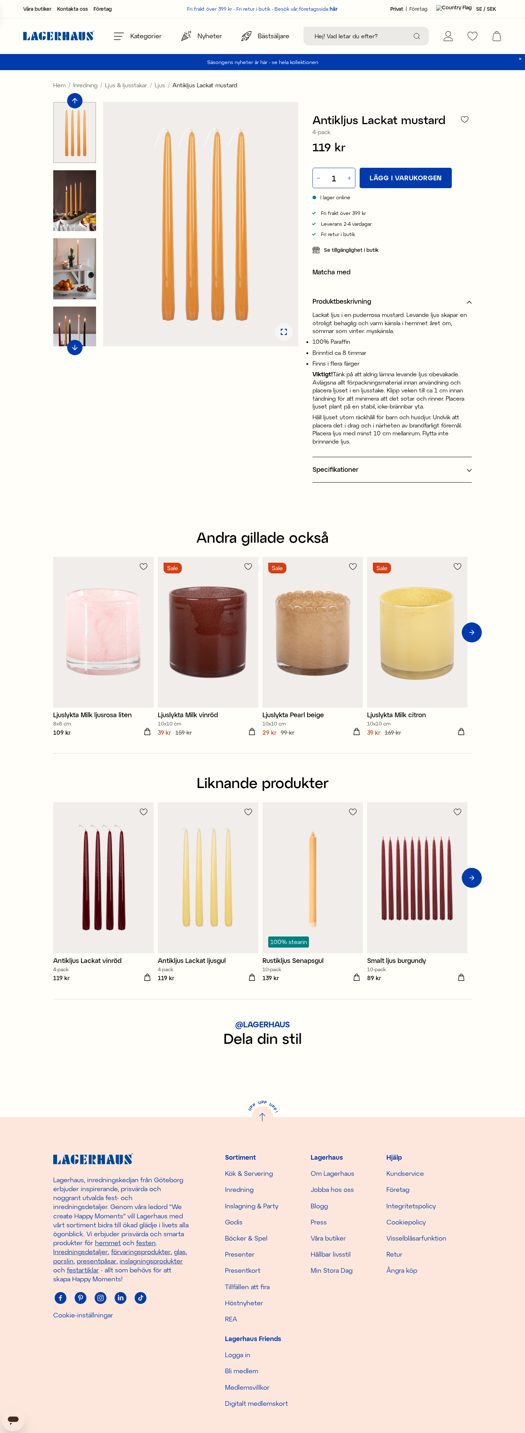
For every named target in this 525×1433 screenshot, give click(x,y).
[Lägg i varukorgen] (147, 731)
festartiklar (83, 1270)
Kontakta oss (72, 8)
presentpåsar (96, 1261)
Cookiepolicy (406, 1222)
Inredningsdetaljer (80, 1252)
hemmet (108, 1243)
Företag (103, 8)
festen (146, 1243)
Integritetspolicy (411, 1206)
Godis (233, 1222)
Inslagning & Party (251, 1206)
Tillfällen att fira (247, 1287)
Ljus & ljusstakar (126, 85)
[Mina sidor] (448, 36)
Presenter (240, 1254)
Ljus (160, 85)
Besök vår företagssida (306, 9)
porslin (63, 1261)
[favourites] (473, 36)
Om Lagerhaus (332, 1173)
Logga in (237, 1355)
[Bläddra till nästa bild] (74, 347)
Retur (394, 1254)
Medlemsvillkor (247, 1387)
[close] (520, 59)
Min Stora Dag (331, 1270)
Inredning (85, 85)
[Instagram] (100, 1298)
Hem (59, 85)
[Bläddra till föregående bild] (74, 100)
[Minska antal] (318, 178)
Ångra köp (401, 1270)
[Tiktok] (140, 1298)
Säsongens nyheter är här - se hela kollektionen (262, 62)
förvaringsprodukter (141, 1252)
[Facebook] (60, 1298)
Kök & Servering (249, 1173)
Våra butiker (37, 8)
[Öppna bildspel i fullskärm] (284, 332)
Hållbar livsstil (331, 1254)
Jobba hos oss (332, 1189)
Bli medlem (241, 1371)
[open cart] (497, 36)
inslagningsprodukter (151, 1261)
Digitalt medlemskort (256, 1403)
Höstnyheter (244, 1303)
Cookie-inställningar (83, 1315)
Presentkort (242, 1270)
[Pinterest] (80, 1298)
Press (319, 1222)
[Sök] (416, 36)
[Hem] (59, 36)
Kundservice (405, 1173)
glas (180, 1252)
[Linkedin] (120, 1298)
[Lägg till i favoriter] (465, 119)
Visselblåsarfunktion (416, 1238)
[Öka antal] (350, 178)
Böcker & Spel (246, 1238)
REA (231, 1319)
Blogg (319, 1206)
